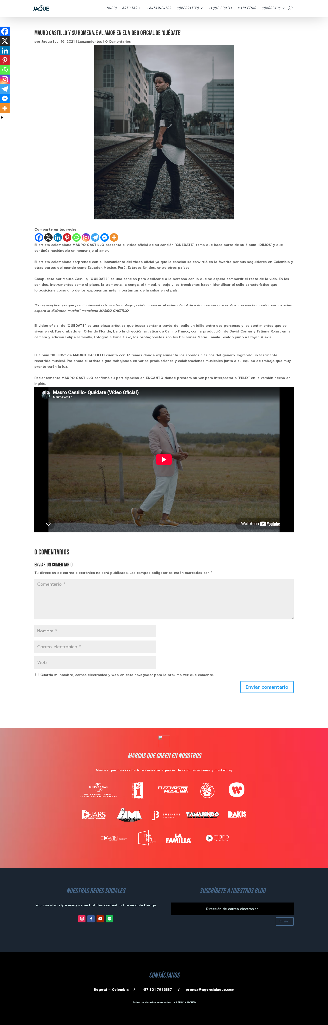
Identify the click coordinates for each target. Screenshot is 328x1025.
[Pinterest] (67, 237)
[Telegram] (95, 237)
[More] (114, 237)
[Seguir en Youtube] (100, 918)
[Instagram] (86, 237)
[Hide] (2, 117)
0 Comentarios (118, 41)
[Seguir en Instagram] (81, 918)
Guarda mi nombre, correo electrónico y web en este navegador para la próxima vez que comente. (127, 674)
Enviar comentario (267, 687)
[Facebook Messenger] (104, 237)
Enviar (284, 921)
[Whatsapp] (76, 237)
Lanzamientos (90, 41)
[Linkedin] (58, 237)
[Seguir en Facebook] (91, 918)
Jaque (47, 41)
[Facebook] (39, 237)
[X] (48, 237)
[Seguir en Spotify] (109, 918)
